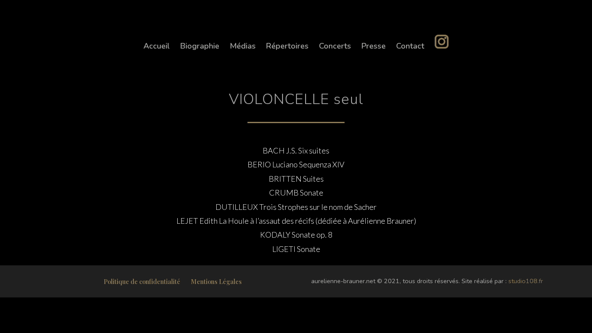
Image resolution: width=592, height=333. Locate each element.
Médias (243, 46)
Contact (410, 46)
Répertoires (287, 46)
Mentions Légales (216, 281)
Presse (373, 46)
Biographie (199, 46)
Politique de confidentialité (142, 281)
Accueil (156, 46)
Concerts (335, 46)
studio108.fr (525, 281)
